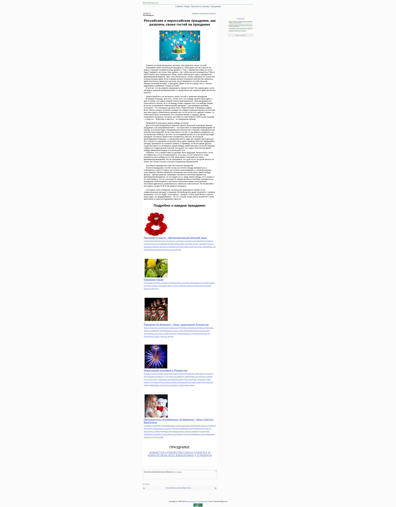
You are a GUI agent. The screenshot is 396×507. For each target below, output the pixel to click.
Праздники (216, 6)
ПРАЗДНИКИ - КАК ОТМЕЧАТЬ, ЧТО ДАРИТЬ (204, 13)
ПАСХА (189, 452)
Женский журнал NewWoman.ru (197, 501)
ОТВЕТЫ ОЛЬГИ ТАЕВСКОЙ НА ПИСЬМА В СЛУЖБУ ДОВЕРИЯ (240, 26)
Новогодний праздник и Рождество (166, 370)
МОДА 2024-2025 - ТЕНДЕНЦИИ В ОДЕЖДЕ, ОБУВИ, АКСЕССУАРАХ (240, 22)
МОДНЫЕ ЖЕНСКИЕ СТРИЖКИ (237, 31)
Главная (179, 6)
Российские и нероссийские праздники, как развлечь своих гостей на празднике (179, 488)
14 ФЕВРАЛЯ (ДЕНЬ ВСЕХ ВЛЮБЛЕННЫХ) (179, 454)
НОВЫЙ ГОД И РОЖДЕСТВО (166, 452)
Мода (186, 6)
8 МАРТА (200, 452)
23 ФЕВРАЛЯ (204, 455)
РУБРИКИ (241, 19)
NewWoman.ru (150, 2)
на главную (146, 484)
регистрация (177, 472)
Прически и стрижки (200, 6)
